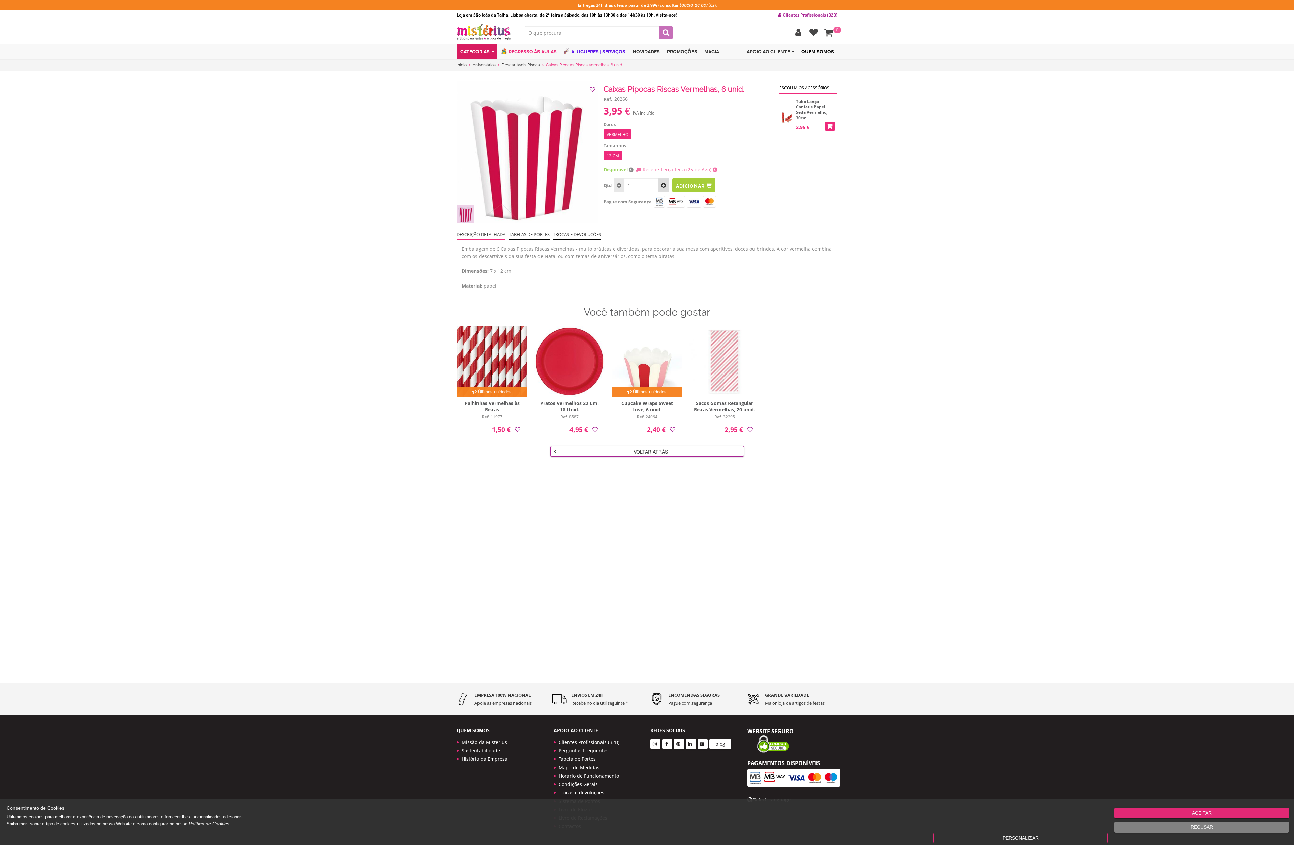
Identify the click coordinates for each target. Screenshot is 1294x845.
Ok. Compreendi (643, 212)
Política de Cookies (209, 823)
